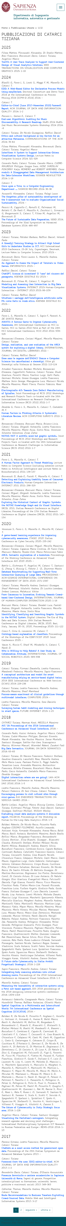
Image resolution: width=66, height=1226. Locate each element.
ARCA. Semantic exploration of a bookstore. (26, 555)
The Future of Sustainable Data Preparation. (26, 220)
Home (5, 28)
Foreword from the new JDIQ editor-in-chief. (27, 1162)
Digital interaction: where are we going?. (25, 778)
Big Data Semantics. (13, 749)
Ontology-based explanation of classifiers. (25, 634)
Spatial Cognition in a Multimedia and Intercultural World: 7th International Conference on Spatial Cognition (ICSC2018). (31, 1009)
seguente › (31, 1210)
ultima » (46, 1210)
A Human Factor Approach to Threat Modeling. (27, 463)
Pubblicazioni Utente (22, 28)
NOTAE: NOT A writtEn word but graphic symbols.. (29, 436)
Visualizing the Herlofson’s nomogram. (23, 1118)
